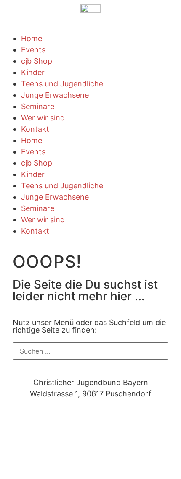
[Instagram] (14, 461)
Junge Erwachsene (55, 95)
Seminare (37, 106)
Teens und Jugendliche (62, 83)
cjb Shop (36, 61)
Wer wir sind (43, 117)
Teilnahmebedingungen (98, 419)
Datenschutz (27, 419)
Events (33, 49)
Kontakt (35, 129)
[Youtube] (37, 461)
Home (31, 38)
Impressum (23, 430)
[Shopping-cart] (61, 461)
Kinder (33, 72)
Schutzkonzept (77, 430)
